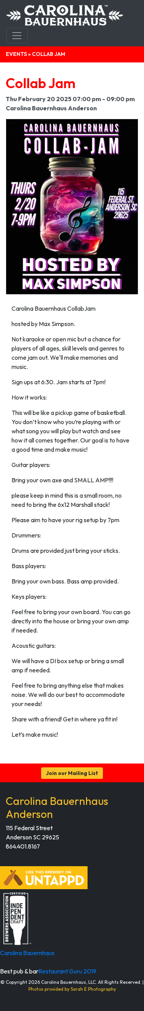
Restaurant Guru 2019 (67, 971)
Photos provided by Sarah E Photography (72, 989)
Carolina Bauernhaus (27, 953)
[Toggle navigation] (17, 35)
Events (16, 54)
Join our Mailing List (72, 773)
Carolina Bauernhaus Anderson (57, 807)
